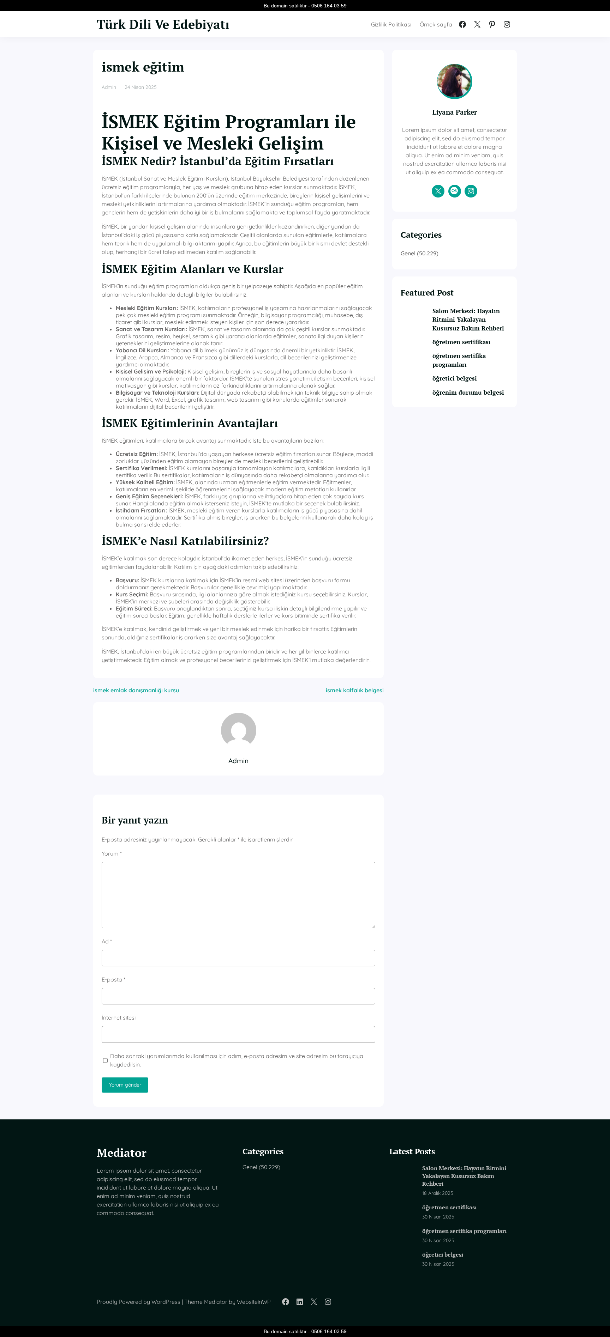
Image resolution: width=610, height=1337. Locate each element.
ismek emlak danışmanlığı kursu (136, 690)
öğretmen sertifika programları (459, 360)
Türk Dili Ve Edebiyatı (163, 24)
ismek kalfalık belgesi (355, 690)
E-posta (113, 979)
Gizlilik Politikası (391, 24)
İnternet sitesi (119, 1017)
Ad (107, 941)
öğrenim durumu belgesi (468, 392)
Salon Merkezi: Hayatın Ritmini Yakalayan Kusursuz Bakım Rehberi (468, 319)
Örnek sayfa (436, 24)
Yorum (112, 853)
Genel (408, 253)
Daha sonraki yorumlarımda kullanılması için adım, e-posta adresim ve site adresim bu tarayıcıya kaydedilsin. (236, 1060)
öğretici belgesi (454, 378)
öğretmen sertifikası (461, 342)
